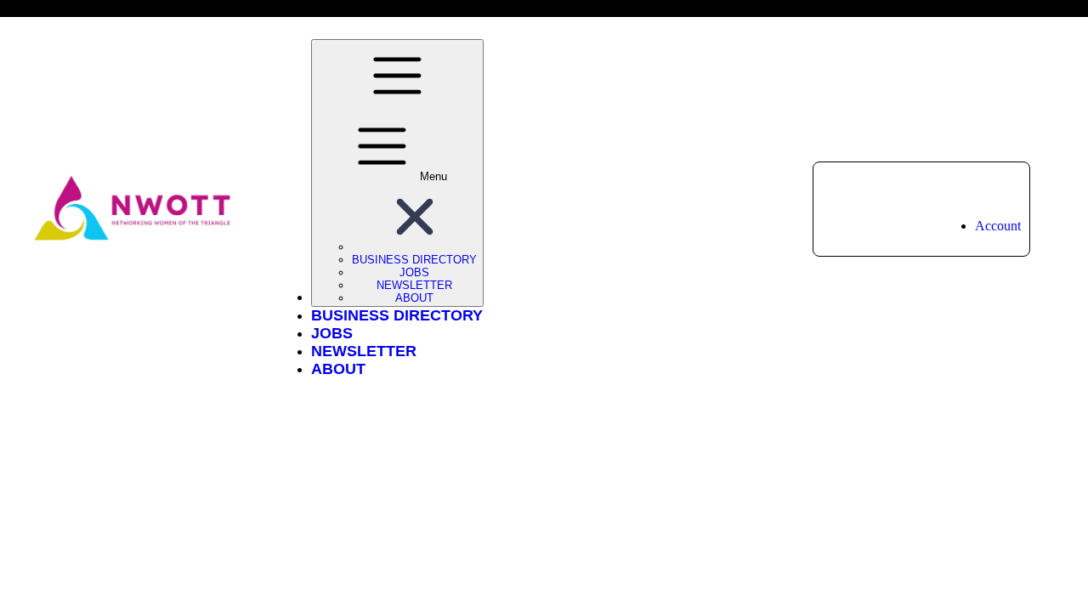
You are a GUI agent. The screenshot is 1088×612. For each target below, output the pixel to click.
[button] (415, 247)
